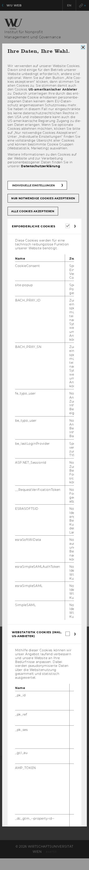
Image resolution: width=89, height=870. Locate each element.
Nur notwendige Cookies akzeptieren (43, 198)
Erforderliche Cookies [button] (33, 226)
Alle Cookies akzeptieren (32, 211)
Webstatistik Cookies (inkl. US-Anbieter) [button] (37, 634)
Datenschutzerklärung (40, 166)
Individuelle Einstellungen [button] (33, 185)
